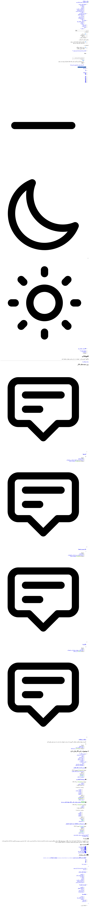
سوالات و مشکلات (82, 739)
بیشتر (82, 12)
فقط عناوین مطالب (81, 48)
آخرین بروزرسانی (80, 754)
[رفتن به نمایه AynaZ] (82, 774)
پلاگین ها (84, 644)
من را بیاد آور (81, 61)
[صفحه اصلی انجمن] (43, 76)
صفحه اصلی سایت (82, 4)
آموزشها (84, 454)
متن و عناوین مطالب (80, 47)
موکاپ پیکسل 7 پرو (80, 747)
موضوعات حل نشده (80, 765)
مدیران (82, 15)
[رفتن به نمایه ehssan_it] (81, 746)
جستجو (82, 22)
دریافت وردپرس (81, 852)
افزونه (82, 7)
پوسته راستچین (53, 857)
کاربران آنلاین (81, 16)
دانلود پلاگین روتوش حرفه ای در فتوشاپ (75, 650)
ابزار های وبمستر (80, 10)
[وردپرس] (43, 80)
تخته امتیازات (81, 18)
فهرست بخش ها (83, 13)
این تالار (83, 36)
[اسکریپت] (43, 77)
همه (83, 763)
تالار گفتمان (82, 848)
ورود (82, 62)
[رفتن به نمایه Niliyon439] (81, 458)
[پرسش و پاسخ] (43, 78)
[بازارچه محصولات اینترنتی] (43, 82)
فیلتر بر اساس (83, 761)
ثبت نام (84, 68)
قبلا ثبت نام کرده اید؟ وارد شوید (79, 50)
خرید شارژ (84, 26)
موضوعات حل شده (80, 764)
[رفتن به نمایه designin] (81, 553)
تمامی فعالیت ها (80, 21)
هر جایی (83, 34)
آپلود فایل (84, 25)
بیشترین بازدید (81, 758)
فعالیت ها (84, 20)
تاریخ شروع (81, 757)
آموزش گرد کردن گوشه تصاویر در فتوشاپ (75, 459)
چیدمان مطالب (83, 753)
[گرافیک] (43, 81)
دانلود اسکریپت (82, 846)
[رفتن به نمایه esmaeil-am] (81, 797)
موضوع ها (83, 35)
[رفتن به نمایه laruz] (82, 819)
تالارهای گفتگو (81, 14)
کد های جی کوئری (80, 8)
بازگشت (82, 874)
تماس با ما (84, 864)
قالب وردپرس (77, 857)
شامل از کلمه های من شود (78, 41)
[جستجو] (76, 30)
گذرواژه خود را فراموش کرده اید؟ (77, 64)
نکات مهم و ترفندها (82, 549)
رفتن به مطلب (86, 1)
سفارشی (82, 760)
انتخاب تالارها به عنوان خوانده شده (81, 835)
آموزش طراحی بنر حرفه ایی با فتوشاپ (76, 555)
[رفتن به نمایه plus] (82, 649)
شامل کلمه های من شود (79, 43)
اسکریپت (82, 5)
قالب (83, 6)
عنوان (82, 756)
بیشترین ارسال (81, 759)
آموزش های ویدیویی (80, 11)
